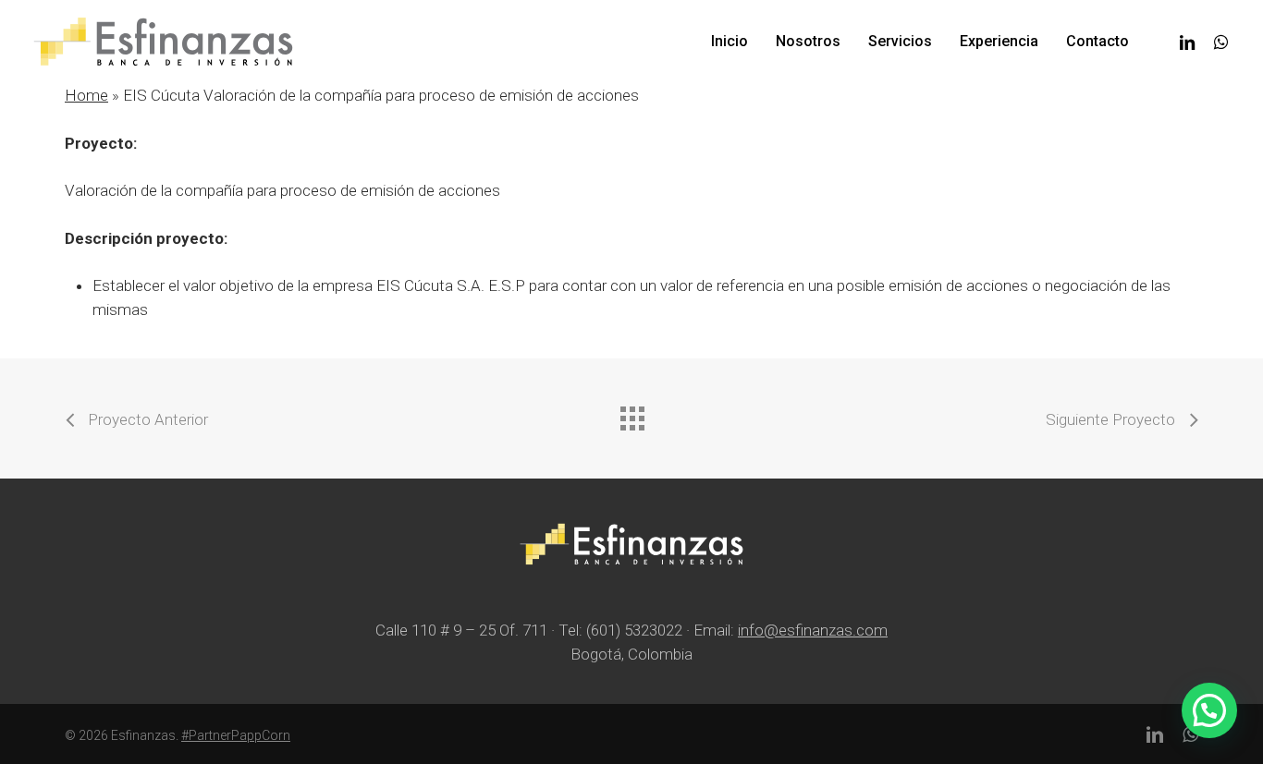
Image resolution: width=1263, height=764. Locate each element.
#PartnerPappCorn (235, 735)
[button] (1209, 710)
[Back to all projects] (631, 413)
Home (86, 95)
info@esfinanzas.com (813, 630)
